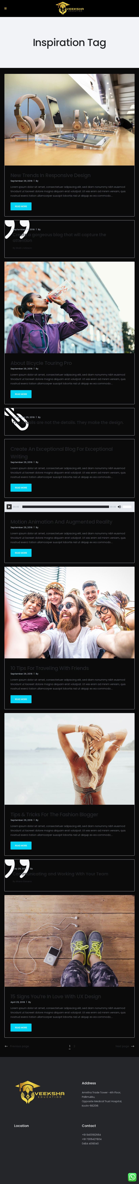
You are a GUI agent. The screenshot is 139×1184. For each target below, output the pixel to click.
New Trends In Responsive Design (51, 175)
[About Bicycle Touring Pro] (69, 307)
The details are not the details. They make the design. (68, 422)
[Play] (9, 507)
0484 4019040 (90, 1143)
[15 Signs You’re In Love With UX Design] (69, 940)
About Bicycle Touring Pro (41, 363)
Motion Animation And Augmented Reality (61, 521)
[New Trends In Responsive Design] (69, 119)
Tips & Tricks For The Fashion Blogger (54, 814)
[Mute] (119, 507)
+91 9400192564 (91, 1134)
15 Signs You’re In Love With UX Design (56, 996)
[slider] (127, 507)
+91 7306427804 (92, 1139)
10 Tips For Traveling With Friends (50, 668)
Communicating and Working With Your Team (60, 874)
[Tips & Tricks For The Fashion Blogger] (69, 758)
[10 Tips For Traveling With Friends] (69, 612)
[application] (69, 507)
